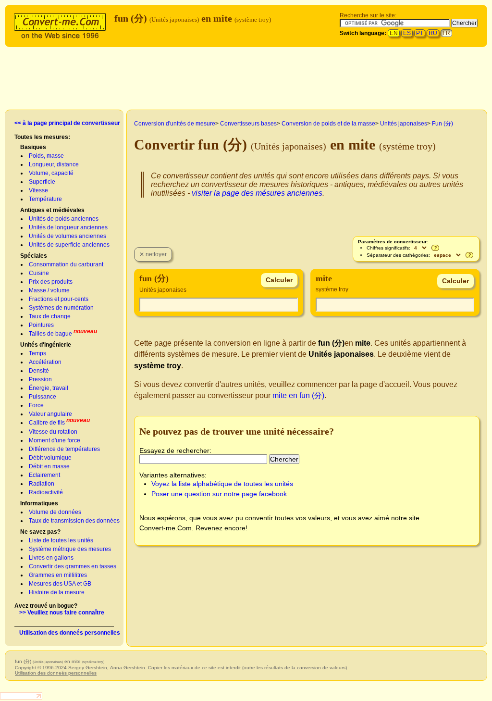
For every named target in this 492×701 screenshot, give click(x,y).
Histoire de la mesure (57, 592)
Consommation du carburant (66, 264)
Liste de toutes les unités (61, 540)
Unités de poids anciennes (63, 218)
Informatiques (39, 503)
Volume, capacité (51, 173)
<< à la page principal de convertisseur (67, 123)
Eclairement (44, 475)
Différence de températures (64, 449)
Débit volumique (50, 457)
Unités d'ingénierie (45, 344)
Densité (39, 370)
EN (394, 33)
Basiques (33, 147)
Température (45, 199)
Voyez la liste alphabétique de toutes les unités (222, 484)
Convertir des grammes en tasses (72, 566)
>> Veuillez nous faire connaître (61, 612)
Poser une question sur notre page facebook (219, 494)
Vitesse (38, 190)
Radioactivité (46, 492)
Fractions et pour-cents (58, 299)
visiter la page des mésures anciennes (257, 193)
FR (446, 33)
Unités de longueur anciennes (68, 227)
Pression (40, 379)
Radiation (41, 483)
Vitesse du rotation (53, 431)
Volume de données (55, 512)
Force (36, 405)
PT (419, 33)
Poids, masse (46, 155)
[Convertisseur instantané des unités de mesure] (62, 24)
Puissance (42, 396)
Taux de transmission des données (74, 520)
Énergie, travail (48, 388)
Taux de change (50, 316)
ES (407, 33)
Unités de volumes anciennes (67, 236)
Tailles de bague (50, 333)
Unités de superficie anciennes (69, 244)
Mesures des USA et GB (60, 583)
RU (433, 33)
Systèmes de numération (61, 307)
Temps (37, 353)
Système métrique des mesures (70, 549)
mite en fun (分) (298, 395)
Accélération (45, 362)
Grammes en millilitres (58, 575)
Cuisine (39, 273)
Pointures (41, 325)
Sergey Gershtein (87, 667)
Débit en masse (49, 466)
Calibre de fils (47, 422)
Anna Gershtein (127, 667)
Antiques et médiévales (52, 210)
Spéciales (33, 255)
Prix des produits (51, 281)
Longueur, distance (54, 164)
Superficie (42, 181)
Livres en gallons (51, 557)
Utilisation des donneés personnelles (69, 632)
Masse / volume (49, 290)
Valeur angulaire (50, 414)
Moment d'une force (54, 440)
